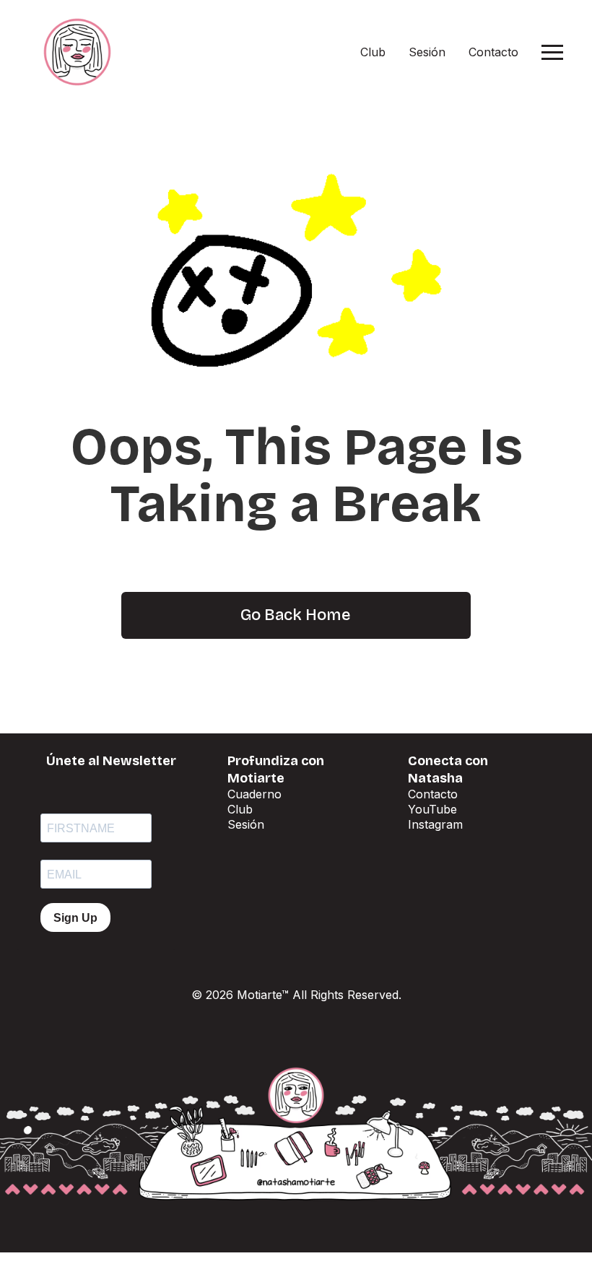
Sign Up (75, 918)
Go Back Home (295, 615)
